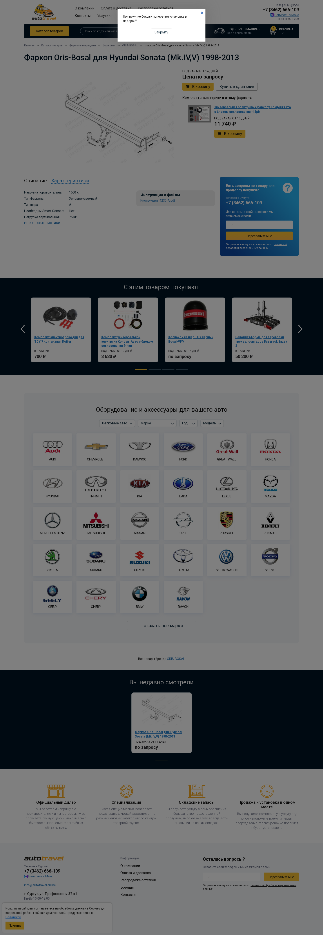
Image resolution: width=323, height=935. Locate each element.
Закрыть (161, 32)
